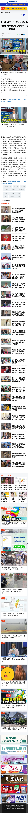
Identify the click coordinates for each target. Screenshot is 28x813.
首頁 (2, 4)
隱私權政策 (7, 810)
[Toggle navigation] (1, 1)
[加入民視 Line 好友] (14, 542)
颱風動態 (22, 4)
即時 (7, 4)
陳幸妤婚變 (14, 4)
